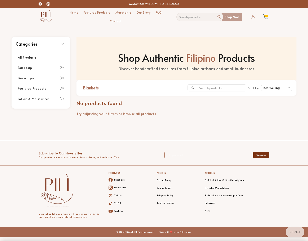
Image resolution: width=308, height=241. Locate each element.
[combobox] (197, 17)
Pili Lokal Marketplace (217, 188)
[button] (265, 17)
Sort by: (254, 88)
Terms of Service (166, 203)
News (208, 210)
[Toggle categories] (63, 44)
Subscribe (261, 155)
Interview (210, 203)
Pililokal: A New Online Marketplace (225, 180)
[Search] (219, 16)
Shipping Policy (165, 195)
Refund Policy (164, 188)
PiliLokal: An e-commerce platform (224, 195)
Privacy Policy (164, 180)
